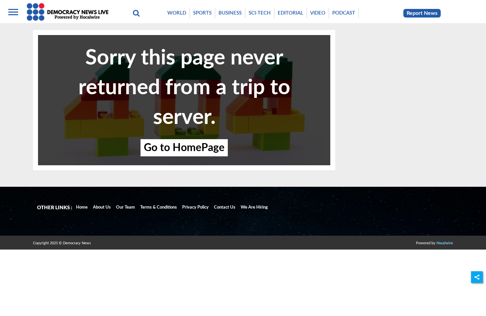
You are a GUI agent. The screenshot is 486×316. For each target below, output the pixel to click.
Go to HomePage (184, 147)
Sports (202, 13)
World (176, 13)
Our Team (125, 207)
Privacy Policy (195, 207)
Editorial (290, 13)
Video (317, 13)
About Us (102, 207)
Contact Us (224, 207)
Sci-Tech (260, 13)
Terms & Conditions (158, 207)
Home (82, 207)
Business (230, 13)
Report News (422, 13)
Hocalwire (444, 243)
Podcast (343, 13)
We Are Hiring (254, 207)
